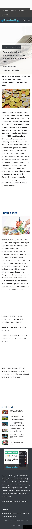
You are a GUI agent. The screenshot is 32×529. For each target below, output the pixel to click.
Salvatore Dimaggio (9, 66)
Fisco (18, 47)
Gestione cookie (27, 527)
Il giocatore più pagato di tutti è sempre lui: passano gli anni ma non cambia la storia (17, 430)
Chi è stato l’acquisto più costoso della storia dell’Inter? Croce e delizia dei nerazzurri (17, 424)
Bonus (5, 47)
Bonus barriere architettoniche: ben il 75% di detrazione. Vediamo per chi (12, 319)
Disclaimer (21, 10)
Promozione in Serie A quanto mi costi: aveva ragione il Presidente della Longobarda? (17, 418)
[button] (24, 20)
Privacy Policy (5, 15)
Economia (12, 47)
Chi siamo (5, 10)
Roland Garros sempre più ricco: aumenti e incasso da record (16, 412)
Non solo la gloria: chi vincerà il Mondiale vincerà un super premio (17, 442)
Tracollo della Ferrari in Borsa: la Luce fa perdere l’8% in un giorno (17, 436)
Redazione (13, 10)
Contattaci (5, 504)
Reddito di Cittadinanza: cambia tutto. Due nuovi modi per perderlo (15, 338)
